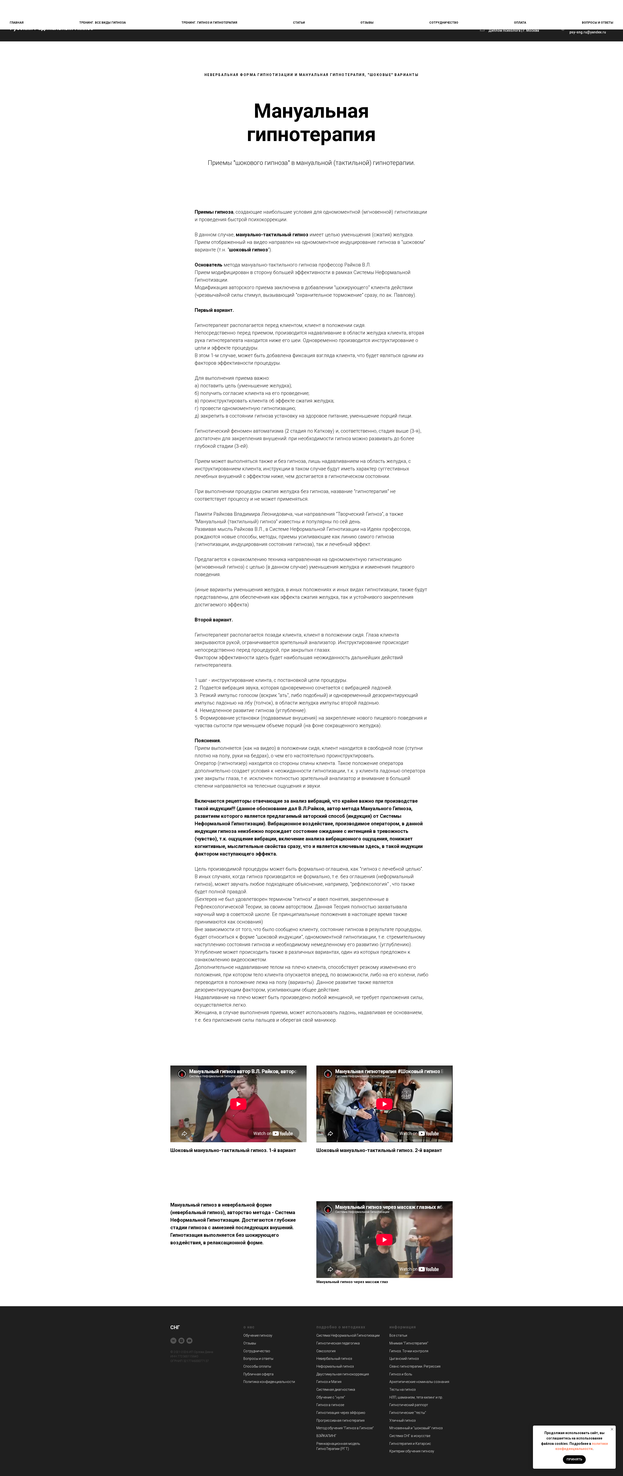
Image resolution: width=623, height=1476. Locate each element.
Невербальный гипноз (334, 1359)
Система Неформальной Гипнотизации (348, 1335)
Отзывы (367, 22)
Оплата (520, 22)
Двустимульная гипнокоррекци (341, 1374)
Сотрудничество (443, 22)
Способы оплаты (257, 1366)
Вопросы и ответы (597, 22)
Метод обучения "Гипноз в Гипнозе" (345, 1428)
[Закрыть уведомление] (612, 1429)
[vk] (173, 1341)
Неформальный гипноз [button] (335, 1366)
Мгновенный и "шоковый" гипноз (416, 1428)
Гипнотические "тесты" (407, 1413)
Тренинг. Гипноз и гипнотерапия (209, 22)
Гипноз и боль (400, 1374)
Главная (17, 22)
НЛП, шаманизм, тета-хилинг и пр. (416, 1397)
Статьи (299, 22)
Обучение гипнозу (257, 1335)
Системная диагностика (335, 1389)
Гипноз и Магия (328, 1382)
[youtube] (189, 1341)
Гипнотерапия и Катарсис (410, 1444)
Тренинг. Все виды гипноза (102, 22)
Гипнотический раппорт (408, 1405)
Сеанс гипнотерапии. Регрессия (414, 1366)
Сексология (326, 1351)
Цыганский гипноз (404, 1359)
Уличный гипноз (402, 1420)
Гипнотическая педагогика (338, 1343)
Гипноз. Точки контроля (408, 1351)
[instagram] (181, 1341)
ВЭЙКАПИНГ (326, 1436)
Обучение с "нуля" (330, 1397)
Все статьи (398, 1335)
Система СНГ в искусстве (409, 1436)
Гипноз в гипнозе (330, 1405)
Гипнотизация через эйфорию (340, 1413)
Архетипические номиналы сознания (419, 1382)
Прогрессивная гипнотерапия (340, 1420)
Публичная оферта (258, 1374)
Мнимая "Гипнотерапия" (408, 1343)
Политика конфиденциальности (269, 1382)
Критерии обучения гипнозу (411, 1451)
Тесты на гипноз (402, 1389)
